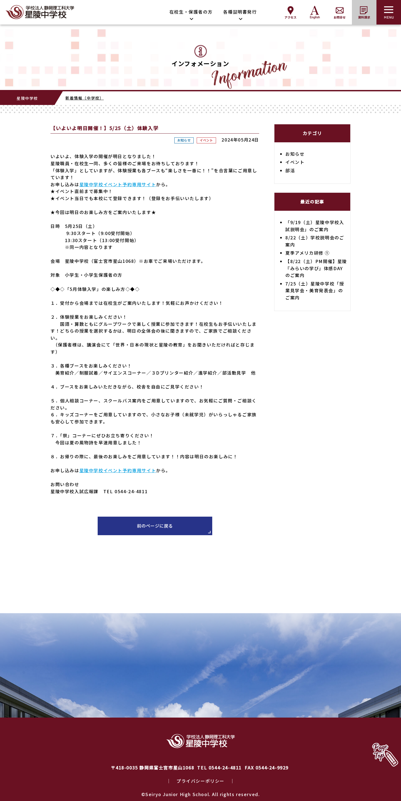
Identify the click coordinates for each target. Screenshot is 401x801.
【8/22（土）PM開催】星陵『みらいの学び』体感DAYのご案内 (316, 268)
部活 (290, 170)
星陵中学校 (27, 98)
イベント (206, 140)
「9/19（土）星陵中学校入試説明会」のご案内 (314, 226)
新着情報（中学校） (84, 98)
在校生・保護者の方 (191, 11)
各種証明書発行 (240, 11)
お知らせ (184, 140)
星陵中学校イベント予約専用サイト (117, 184)
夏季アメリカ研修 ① (307, 252)
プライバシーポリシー (200, 781)
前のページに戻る (155, 525)
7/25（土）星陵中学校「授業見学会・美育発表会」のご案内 (314, 290)
